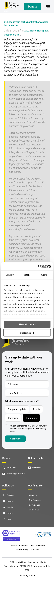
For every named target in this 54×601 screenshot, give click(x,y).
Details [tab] (27, 275)
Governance (34, 505)
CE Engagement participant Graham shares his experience (26, 23)
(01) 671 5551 (11, 467)
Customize (25, 332)
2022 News (30, 30)
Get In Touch (36, 467)
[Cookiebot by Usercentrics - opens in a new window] (38, 266)
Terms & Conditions (19, 545)
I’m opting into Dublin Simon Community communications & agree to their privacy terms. (28, 428)
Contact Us (34, 509)
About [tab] (44, 275)
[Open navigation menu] (48, 6)
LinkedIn (10, 507)
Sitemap (35, 549)
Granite (32, 575)
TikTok (9, 519)
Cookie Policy (22, 549)
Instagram (10, 501)
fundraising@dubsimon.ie (16, 473)
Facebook (10, 495)
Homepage (42, 30)
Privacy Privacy (38, 545)
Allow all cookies (27, 324)
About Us (33, 495)
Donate (32, 6)
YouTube (10, 513)
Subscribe (15, 438)
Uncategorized (11, 34)
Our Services (34, 500)
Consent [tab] (9, 275)
